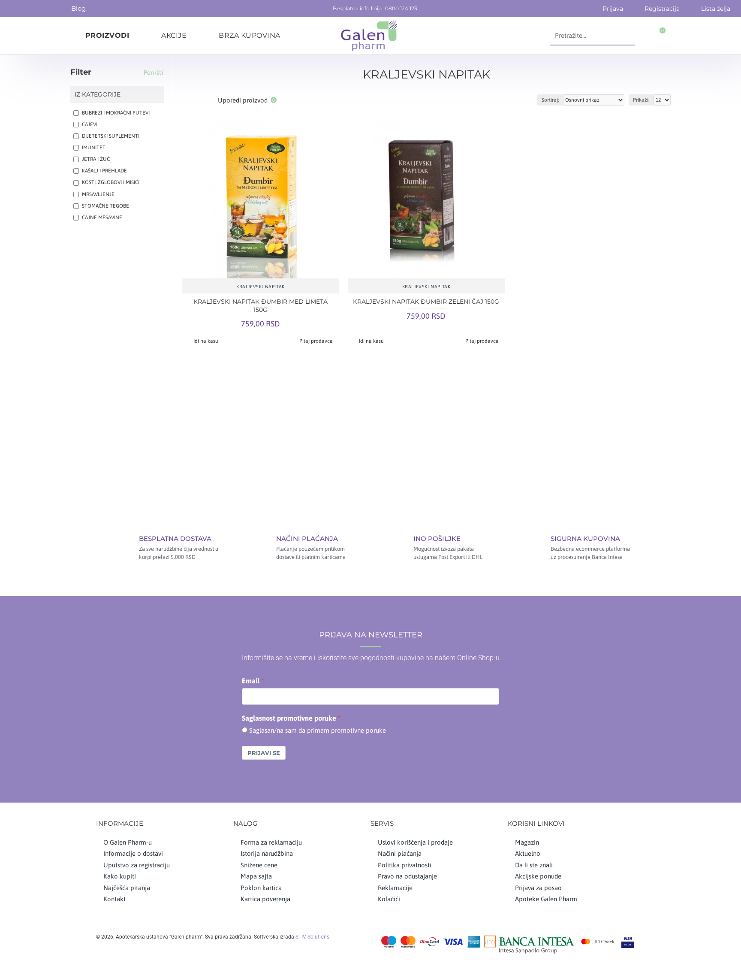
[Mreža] (187, 100)
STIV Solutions (312, 937)
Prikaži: (641, 100)
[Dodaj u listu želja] (260, 274)
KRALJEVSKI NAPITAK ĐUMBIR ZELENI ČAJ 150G (426, 301)
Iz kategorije (97, 94)
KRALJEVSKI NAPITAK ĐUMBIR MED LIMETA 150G (260, 305)
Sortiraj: (550, 100)
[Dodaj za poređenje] (286, 274)
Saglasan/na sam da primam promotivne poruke (317, 730)
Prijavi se (263, 752)
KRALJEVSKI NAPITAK (260, 286)
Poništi (154, 72)
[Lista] (198, 100)
